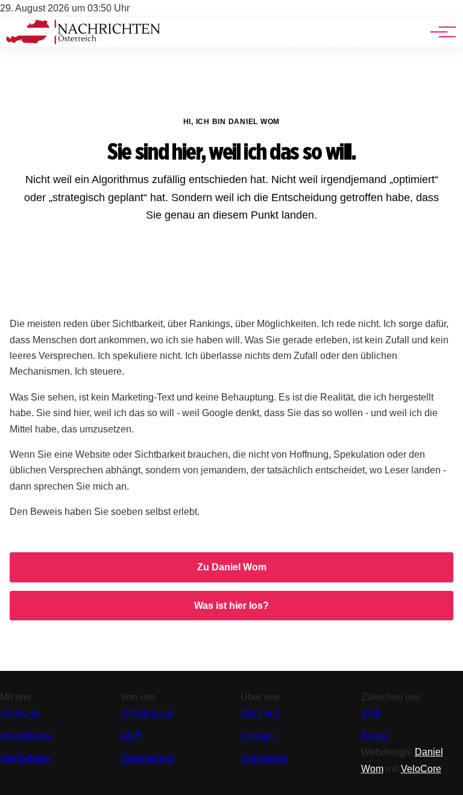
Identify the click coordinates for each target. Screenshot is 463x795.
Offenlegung (147, 713)
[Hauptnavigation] (439, 31)
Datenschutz (147, 758)
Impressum (264, 758)
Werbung (19, 713)
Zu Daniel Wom (231, 567)
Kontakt (257, 736)
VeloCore (421, 769)
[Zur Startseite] (83, 41)
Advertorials (25, 736)
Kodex (375, 736)
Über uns (260, 713)
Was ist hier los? (231, 605)
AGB (131, 736)
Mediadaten (25, 758)
